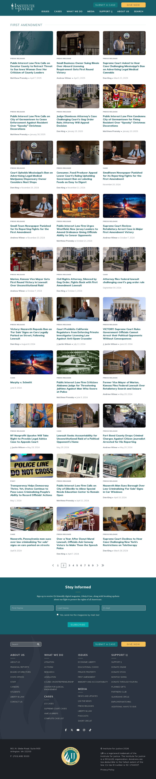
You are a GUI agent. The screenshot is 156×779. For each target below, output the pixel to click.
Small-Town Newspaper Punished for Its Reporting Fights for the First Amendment (30, 229)
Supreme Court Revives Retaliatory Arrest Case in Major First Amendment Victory (123, 229)
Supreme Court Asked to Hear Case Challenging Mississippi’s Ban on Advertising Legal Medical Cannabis (124, 67)
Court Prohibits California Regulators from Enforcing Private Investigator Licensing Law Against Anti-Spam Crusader (78, 334)
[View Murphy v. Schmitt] (31, 362)
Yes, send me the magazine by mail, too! (79, 615)
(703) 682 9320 (21, 756)
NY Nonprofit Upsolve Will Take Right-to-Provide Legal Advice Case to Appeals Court (29, 438)
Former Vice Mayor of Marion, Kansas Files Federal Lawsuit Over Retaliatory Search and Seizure (124, 385)
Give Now (133, 5)
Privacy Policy (107, 769)
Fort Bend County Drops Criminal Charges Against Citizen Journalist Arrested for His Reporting (124, 438)
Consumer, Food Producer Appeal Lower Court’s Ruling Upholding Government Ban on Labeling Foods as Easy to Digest (77, 177)
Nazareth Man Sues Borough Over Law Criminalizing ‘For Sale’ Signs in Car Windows (124, 488)
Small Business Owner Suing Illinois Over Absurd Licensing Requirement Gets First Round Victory (78, 67)
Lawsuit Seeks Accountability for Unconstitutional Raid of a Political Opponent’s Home (78, 438)
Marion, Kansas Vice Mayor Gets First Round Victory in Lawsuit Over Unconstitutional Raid (30, 282)
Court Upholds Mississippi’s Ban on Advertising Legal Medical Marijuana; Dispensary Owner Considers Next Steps (31, 177)
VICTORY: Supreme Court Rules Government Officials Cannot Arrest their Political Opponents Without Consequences (122, 334)
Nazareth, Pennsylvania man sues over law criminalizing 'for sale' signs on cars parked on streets (30, 542)
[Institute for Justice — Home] (22, 7)
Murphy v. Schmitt (21, 382)
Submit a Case (105, 5)
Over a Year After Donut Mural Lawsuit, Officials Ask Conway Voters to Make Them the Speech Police (77, 543)
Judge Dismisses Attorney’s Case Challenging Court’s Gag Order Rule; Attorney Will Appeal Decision (77, 121)
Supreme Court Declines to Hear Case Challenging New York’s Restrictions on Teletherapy (122, 542)
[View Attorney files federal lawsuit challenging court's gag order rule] (124, 259)
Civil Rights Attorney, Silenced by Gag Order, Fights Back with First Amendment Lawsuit (77, 282)
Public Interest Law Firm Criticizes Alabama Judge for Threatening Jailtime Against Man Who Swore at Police (77, 387)
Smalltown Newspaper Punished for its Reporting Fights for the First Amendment (122, 175)
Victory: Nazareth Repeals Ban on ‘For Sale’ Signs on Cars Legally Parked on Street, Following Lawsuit (31, 334)
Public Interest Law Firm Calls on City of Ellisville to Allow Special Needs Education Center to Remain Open (78, 490)
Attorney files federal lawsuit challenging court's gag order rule (123, 280)
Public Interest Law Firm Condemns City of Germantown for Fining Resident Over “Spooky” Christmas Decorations (124, 121)
